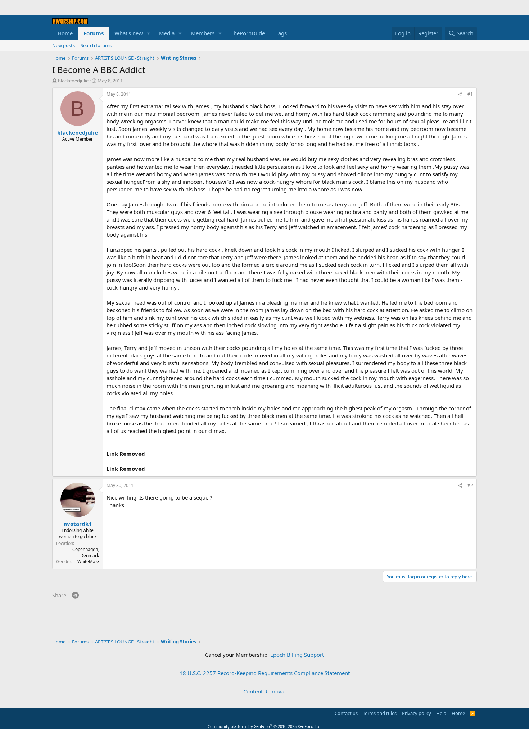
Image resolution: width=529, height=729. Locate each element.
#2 (470, 485)
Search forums (96, 45)
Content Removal (264, 691)
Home (65, 33)
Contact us (346, 713)
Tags (281, 33)
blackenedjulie (73, 80)
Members (202, 33)
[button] (149, 33)
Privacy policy (416, 713)
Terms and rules (380, 713)
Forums (93, 33)
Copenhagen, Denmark (85, 552)
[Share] (460, 94)
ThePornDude (248, 33)
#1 (470, 94)
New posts (63, 45)
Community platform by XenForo (265, 726)
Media (167, 33)
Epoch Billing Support (297, 654)
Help (441, 713)
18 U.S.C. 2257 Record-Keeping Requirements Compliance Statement (265, 672)
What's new (128, 33)
